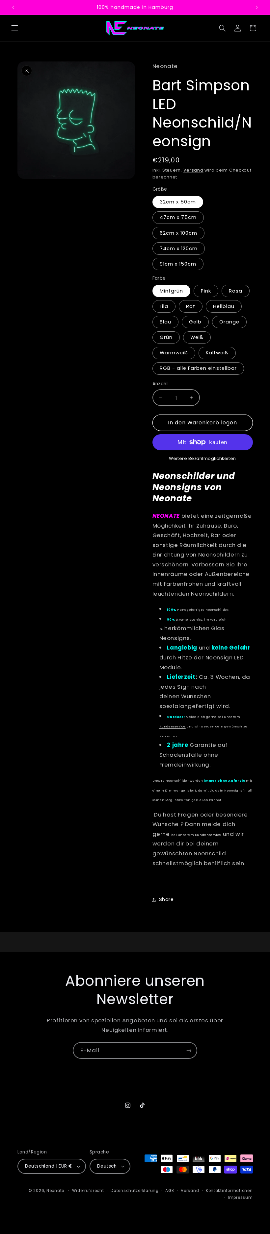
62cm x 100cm (179, 233)
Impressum (240, 1197)
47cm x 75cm (178, 217)
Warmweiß (174, 352)
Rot (190, 306)
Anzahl (160, 384)
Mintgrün (171, 291)
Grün (166, 337)
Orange (229, 322)
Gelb (195, 322)
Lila (164, 306)
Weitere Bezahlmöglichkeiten (202, 458)
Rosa (235, 291)
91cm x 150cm (178, 264)
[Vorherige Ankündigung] (13, 7)
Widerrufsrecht (88, 1190)
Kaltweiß (217, 352)
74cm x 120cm (179, 248)
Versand (193, 170)
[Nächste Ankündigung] (257, 7)
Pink (206, 291)
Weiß (196, 337)
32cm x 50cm (178, 202)
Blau (165, 322)
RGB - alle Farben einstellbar (198, 368)
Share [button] (166, 899)
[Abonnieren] (189, 1050)
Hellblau (223, 306)
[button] (14, 28)
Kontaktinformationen (229, 1190)
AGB (169, 1190)
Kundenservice (172, 726)
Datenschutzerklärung (135, 1190)
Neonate (55, 1190)
